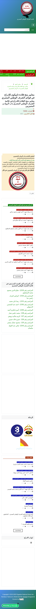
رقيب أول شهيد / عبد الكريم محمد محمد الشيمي (20, 489)
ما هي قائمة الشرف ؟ (27, 524)
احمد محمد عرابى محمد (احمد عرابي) (23, 464)
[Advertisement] (18, 51)
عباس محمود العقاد (28, 481)
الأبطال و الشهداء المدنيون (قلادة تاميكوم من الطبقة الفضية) (21, 251)
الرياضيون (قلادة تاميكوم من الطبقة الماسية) (24, 234)
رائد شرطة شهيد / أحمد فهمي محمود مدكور (21, 212)
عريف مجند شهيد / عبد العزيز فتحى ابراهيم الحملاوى (19, 228)
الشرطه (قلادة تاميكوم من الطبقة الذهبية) (25, 209)
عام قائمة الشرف (29, 503)
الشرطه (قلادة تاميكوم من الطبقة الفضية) (25, 268)
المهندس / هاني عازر (27, 497)
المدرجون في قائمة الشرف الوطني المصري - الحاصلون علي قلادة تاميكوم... (18, 515)
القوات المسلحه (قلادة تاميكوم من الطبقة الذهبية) (23, 218)
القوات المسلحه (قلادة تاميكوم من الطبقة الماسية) (23, 226)
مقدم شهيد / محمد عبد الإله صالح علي (23, 220)
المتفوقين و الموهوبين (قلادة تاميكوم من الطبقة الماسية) (22, 495)
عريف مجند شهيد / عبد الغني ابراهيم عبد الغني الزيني (19, 262)
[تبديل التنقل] (33, 25)
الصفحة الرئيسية (28, 506)
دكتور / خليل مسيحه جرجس (25, 245)
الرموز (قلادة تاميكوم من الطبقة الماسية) (25, 462)
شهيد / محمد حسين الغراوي (25, 253)
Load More (18, 276)
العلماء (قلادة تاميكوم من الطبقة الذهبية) (25, 243)
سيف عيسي (29, 237)
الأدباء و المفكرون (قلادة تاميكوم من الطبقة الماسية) (23, 478)
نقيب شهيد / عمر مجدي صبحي (25, 270)
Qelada (25, 597)
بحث (32, 30)
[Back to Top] (3, 606)
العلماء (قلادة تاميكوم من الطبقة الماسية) (25, 470)
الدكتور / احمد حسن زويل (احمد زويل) (23, 472)
